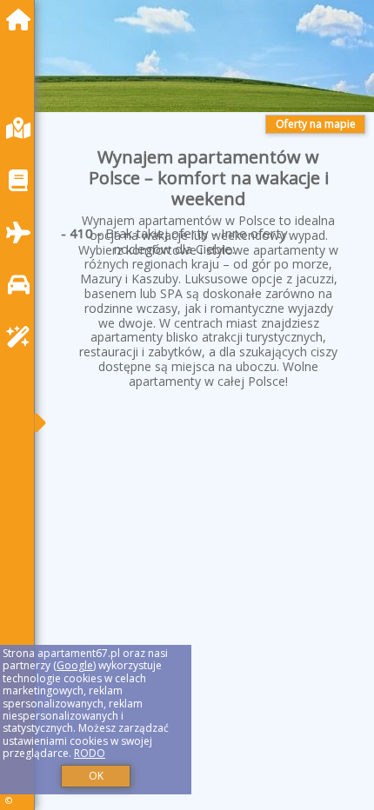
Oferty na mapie (316, 123)
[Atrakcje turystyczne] (22, 337)
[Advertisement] (208, 564)
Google (75, 665)
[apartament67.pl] (22, 19)
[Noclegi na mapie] (22, 128)
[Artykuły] (22, 180)
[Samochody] (22, 284)
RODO (89, 753)
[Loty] (22, 232)
